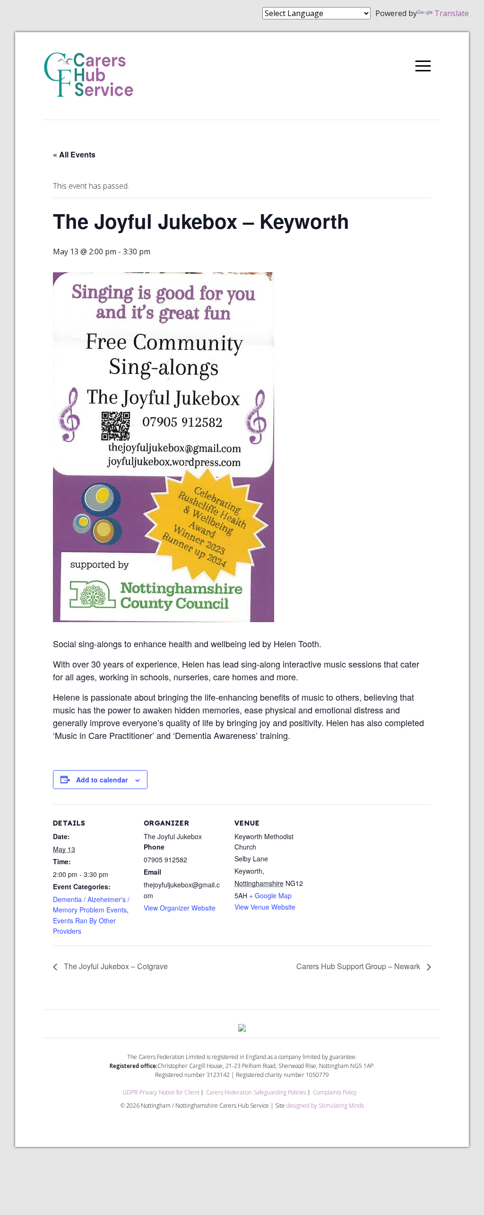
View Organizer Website (180, 907)
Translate (451, 13)
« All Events (74, 154)
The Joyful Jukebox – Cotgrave (115, 966)
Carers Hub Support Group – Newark (359, 966)
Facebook (30, 14)
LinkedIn (71, 14)
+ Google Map (270, 895)
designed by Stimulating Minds (325, 1106)
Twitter (51, 14)
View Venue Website (264, 906)
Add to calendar (102, 779)
